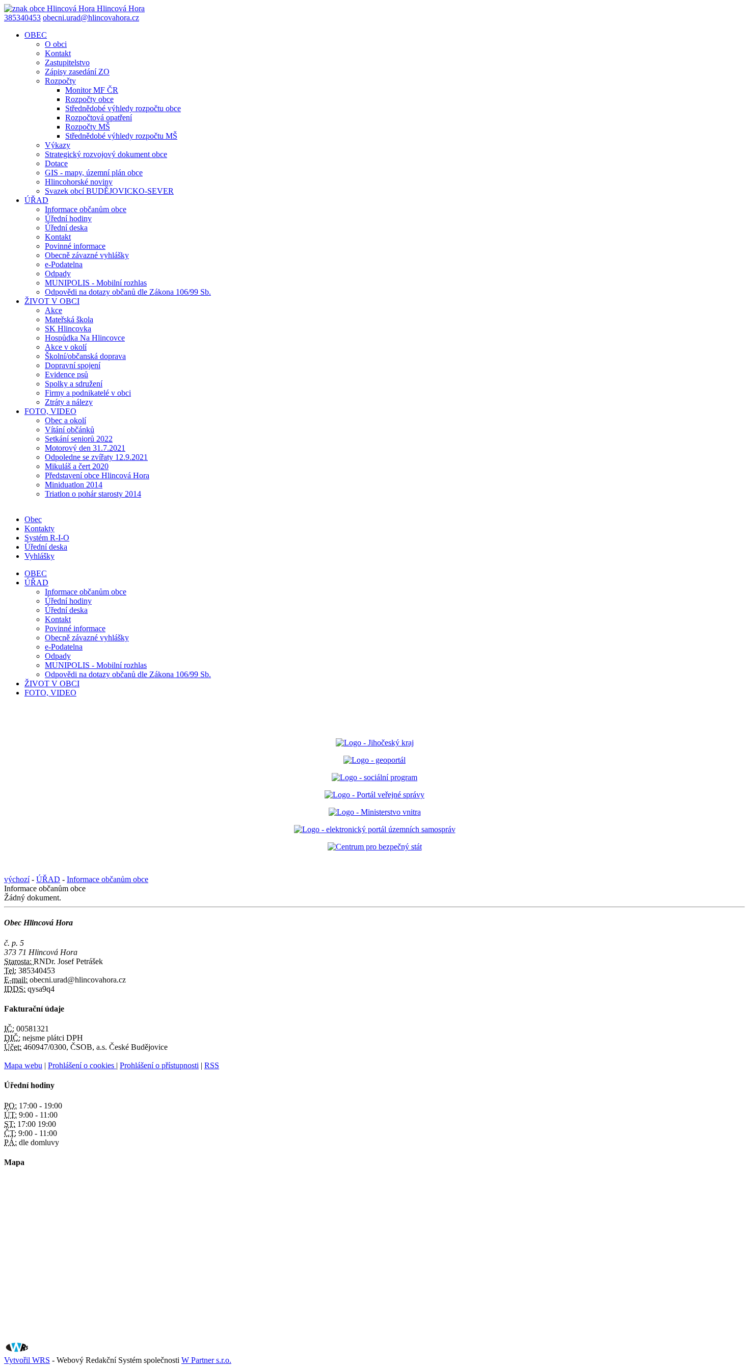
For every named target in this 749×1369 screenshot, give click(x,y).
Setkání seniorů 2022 (79, 438)
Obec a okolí (65, 420)
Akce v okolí (66, 347)
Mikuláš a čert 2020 (77, 466)
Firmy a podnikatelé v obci (88, 393)
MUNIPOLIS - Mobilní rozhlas (96, 282)
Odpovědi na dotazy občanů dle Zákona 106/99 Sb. (128, 292)
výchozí (17, 879)
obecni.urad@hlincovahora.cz (91, 17)
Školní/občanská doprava (85, 356)
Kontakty (39, 528)
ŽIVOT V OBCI (51, 301)
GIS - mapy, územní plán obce (94, 172)
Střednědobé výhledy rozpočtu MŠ (121, 136)
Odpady (58, 273)
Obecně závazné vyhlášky (87, 255)
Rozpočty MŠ (87, 126)
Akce (53, 310)
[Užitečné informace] (375, 846)
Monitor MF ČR (91, 90)
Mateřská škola (69, 319)
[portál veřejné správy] (374, 794)
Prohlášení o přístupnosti (159, 1065)
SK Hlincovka (68, 328)
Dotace (56, 163)
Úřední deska (66, 227)
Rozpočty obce (89, 99)
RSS (211, 1065)
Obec (33, 519)
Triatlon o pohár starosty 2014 (93, 493)
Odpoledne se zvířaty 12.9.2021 (96, 457)
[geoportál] (374, 760)
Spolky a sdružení (73, 383)
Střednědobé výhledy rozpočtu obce (123, 108)
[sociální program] (374, 777)
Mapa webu (23, 1065)
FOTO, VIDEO (50, 411)
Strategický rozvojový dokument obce (106, 154)
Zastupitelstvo (67, 62)
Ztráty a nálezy (69, 402)
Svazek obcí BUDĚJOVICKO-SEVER (109, 191)
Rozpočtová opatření (98, 117)
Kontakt (58, 53)
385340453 (22, 17)
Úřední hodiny (68, 218)
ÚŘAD (36, 200)
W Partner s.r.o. (206, 1360)
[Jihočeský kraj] (375, 742)
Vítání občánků (69, 429)
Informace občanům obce (85, 209)
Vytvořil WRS (27, 1360)
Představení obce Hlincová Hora (97, 475)
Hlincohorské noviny (79, 181)
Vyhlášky (39, 556)
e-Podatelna (64, 264)
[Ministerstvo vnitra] (375, 812)
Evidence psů (66, 374)
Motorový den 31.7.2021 (85, 448)
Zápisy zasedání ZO (77, 71)
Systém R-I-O (46, 537)
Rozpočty (60, 80)
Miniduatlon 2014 (73, 484)
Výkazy (57, 145)
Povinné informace (75, 246)
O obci (56, 44)
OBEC (35, 35)
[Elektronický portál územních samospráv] (375, 829)
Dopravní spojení (72, 365)
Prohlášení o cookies (82, 1065)
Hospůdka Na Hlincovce (85, 337)
